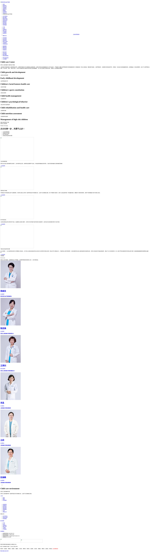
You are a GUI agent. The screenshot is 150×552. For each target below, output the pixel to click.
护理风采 (5, 11)
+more (1, 495)
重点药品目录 (5, 57)
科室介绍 (5, 6)
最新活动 (5, 47)
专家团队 (5, 7)
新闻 (4, 497)
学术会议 (5, 48)
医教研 (4, 10)
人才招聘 (5, 59)
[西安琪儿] (5, 2)
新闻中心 (5, 9)
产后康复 (5, 31)
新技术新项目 (5, 55)
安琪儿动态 (5, 19)
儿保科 (4, 527)
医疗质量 (5, 54)
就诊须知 (5, 23)
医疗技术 (5, 51)
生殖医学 (5, 29)
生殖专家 (5, 40)
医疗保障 (5, 17)
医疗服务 (2, 520)
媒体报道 (5, 46)
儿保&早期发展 (76, 34)
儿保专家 (5, 42)
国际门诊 (5, 35)
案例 (4, 499)
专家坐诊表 (5, 43)
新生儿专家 (5, 41)
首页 (4, 4)
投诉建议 (2, 531)
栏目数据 (5, 500)
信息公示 (5, 12)
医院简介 (5, 5)
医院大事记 (5, 18)
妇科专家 (5, 38)
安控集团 (5, 24)
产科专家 (5, 37)
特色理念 (5, 22)
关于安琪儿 (5, 16)
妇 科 (4, 28)
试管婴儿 (5, 33)
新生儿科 (5, 30)
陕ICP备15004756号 (4, 550)
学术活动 (5, 53)
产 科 (4, 522)
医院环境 (5, 21)
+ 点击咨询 (2, 165)
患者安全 (5, 49)
